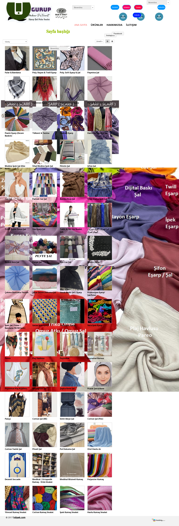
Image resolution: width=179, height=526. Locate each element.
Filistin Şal (65, 166)
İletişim (131, 24)
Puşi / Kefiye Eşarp (14, 102)
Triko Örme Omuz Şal (15, 229)
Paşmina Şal (93, 72)
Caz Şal (8, 199)
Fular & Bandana (13, 72)
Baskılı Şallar (93, 262)
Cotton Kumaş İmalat (42, 512)
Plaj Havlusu (38, 358)
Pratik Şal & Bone (95, 388)
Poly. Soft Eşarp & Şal (70, 72)
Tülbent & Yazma (40, 133)
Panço (8, 418)
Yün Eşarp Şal (38, 229)
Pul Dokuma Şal (67, 449)
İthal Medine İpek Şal (42, 166)
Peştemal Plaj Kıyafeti (16, 388)
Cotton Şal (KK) (39, 418)
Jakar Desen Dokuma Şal (44, 292)
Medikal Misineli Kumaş (71, 479)
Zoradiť (98, 41)
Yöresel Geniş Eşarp (69, 102)
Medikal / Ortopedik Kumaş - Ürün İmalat (42, 480)
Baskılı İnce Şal (12, 262)
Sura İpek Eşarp (94, 325)
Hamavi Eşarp (66, 133)
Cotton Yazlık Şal (13, 449)
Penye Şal (37, 262)
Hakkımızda (114, 24)
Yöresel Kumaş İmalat (15, 512)
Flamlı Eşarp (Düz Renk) (98, 102)
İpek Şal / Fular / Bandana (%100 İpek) (15, 326)
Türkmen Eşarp (39, 102)
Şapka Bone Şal (67, 388)
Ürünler (97, 24)
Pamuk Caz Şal (39, 199)
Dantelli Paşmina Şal (97, 133)
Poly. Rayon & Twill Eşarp (44, 72)
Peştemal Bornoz (95, 358)
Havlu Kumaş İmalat (97, 512)
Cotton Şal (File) (95, 418)
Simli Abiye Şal (67, 418)
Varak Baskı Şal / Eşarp (71, 292)
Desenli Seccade (12, 479)
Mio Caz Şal (65, 262)
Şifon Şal (91, 166)
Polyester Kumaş (95, 479)
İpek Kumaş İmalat (69, 512)
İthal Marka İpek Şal (97, 199)
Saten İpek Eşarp (40, 325)
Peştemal (64, 358)
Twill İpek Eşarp (67, 325)
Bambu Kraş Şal (67, 199)
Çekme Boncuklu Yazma (16, 292)
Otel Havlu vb (94, 449)
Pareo (8, 358)
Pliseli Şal (37, 449)
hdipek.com (19, 517)
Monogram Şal (39, 388)
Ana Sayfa (80, 24)
